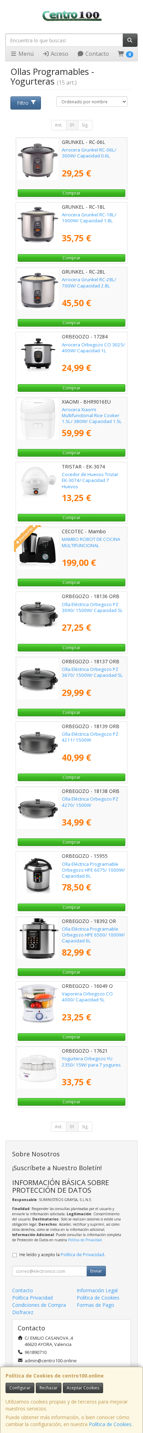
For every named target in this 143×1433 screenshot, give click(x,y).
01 (72, 125)
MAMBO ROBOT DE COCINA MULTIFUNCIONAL (91, 542)
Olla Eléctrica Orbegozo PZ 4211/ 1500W (90, 737)
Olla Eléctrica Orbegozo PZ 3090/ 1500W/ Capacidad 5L (92, 607)
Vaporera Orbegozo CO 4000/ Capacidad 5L (87, 997)
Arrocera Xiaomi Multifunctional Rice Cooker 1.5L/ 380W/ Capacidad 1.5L (92, 415)
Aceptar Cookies (83, 1388)
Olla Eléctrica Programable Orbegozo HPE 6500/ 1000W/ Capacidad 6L (93, 935)
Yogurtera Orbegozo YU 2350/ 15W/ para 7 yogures (91, 1061)
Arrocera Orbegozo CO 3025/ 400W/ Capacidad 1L (93, 348)
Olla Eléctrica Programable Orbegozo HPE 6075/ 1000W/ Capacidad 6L (93, 870)
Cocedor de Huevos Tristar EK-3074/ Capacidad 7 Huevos (90, 480)
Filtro (22, 103)
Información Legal (97, 1290)
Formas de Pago (95, 1305)
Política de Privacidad (85, 1239)
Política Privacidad (32, 1297)
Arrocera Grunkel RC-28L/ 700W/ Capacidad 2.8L (89, 282)
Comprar (71, 193)
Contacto (96, 54)
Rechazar (49, 1388)
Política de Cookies (110, 1424)
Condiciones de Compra (39, 1305)
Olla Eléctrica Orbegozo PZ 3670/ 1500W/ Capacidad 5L (92, 672)
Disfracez (22, 1312)
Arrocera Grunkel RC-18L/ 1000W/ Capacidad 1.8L (89, 218)
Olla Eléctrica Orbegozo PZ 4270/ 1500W (90, 802)
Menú (25, 54)
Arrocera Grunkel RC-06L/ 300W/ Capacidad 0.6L (89, 153)
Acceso (58, 54)
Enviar (96, 1271)
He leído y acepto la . (62, 1255)
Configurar (20, 1388)
